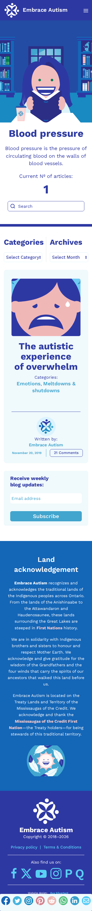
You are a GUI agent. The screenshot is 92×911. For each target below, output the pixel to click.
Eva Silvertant (59, 892)
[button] (83, 10)
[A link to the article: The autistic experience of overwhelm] (46, 307)
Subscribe (46, 516)
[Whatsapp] (63, 902)
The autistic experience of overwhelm (46, 356)
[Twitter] (17, 902)
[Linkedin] (74, 902)
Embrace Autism (46, 444)
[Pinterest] (40, 902)
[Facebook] (6, 902)
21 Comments (66, 453)
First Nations (49, 627)
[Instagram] (28, 902)
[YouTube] (41, 873)
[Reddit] (51, 902)
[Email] (86, 902)
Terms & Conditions (62, 847)
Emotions (29, 384)
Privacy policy (24, 847)
